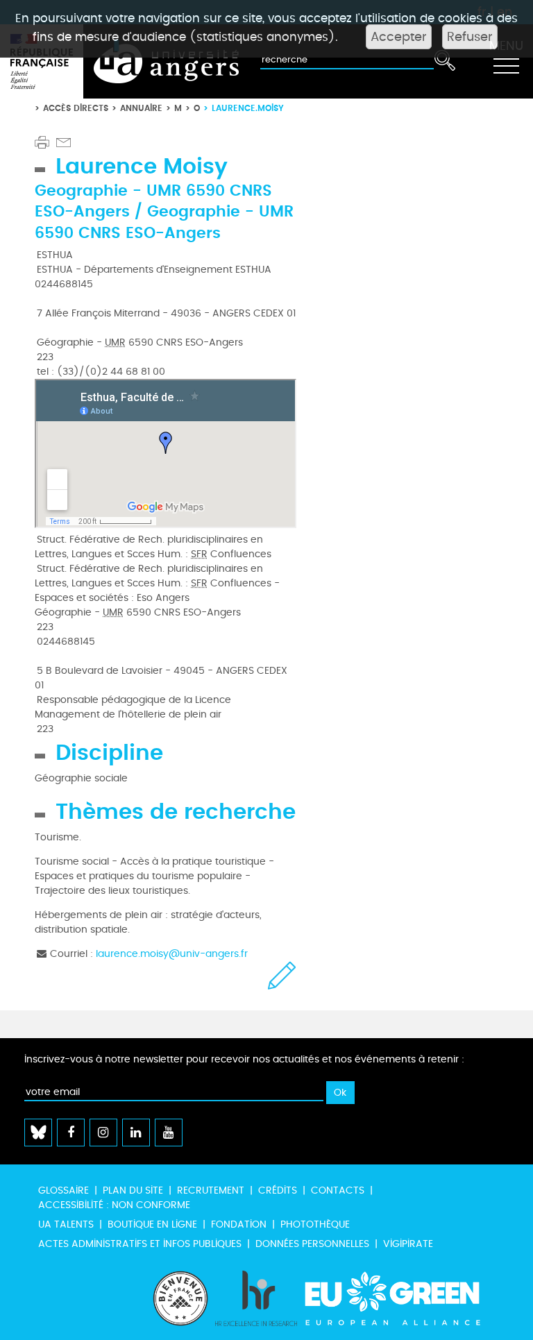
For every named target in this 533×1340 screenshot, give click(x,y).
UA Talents (66, 1224)
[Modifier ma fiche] (282, 975)
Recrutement (210, 1190)
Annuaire (141, 108)
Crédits (277, 1190)
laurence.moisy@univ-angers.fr (172, 954)
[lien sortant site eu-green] (405, 1298)
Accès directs (75, 108)
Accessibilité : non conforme (114, 1205)
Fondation (238, 1224)
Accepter (399, 36)
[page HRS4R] (256, 1298)
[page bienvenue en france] (180, 1298)
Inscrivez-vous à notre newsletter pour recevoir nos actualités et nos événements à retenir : (244, 1059)
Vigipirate (408, 1244)
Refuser (470, 36)
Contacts (337, 1190)
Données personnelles (312, 1244)
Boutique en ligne (152, 1224)
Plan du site (133, 1190)
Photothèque (315, 1224)
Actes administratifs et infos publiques (140, 1244)
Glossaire (63, 1190)
